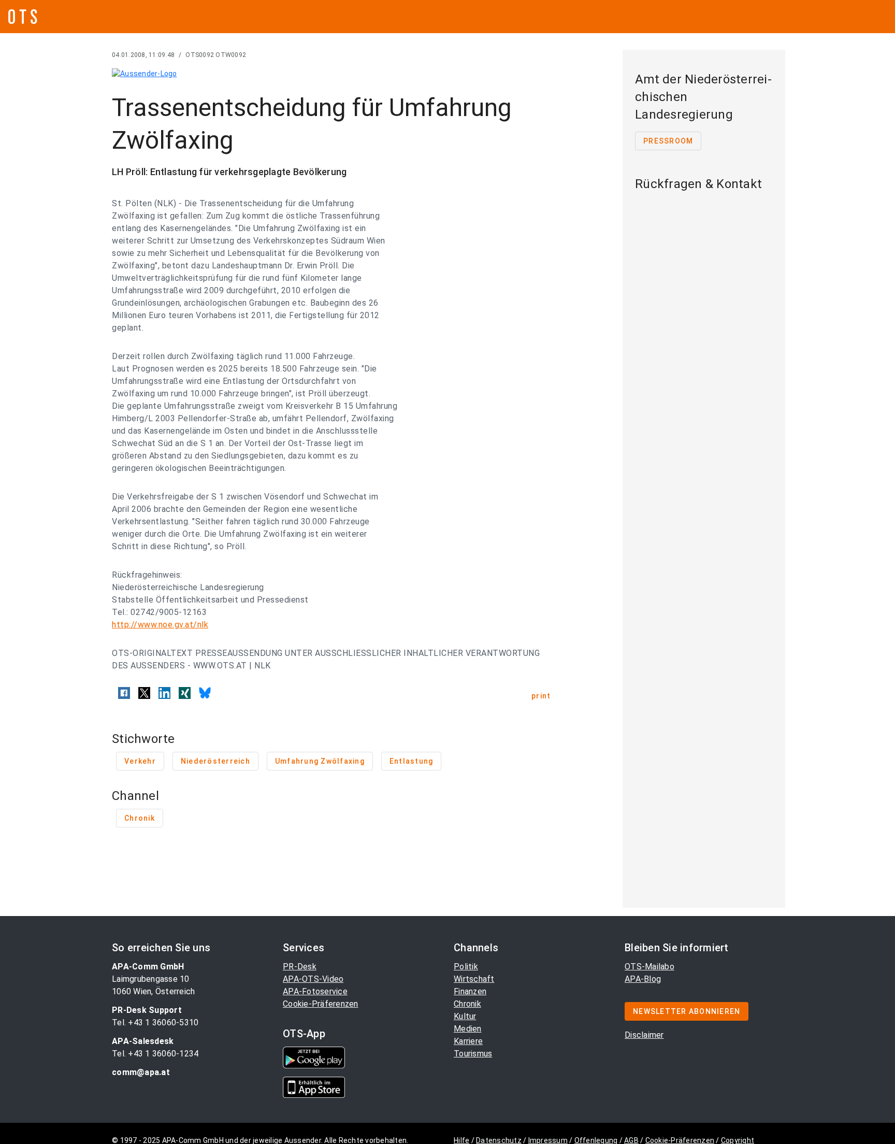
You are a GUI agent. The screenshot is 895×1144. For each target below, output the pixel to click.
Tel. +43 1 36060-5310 (155, 1022)
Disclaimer (644, 1035)
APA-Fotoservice (315, 991)
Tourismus (473, 1054)
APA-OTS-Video (313, 979)
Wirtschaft (474, 979)
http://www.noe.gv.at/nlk (160, 625)
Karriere (468, 1041)
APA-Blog (643, 979)
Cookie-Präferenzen (320, 1004)
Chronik (467, 1004)
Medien (468, 1029)
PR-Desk (299, 966)
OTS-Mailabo (649, 966)
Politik (466, 966)
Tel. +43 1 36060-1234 (155, 1054)
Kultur (465, 1016)
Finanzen (470, 991)
